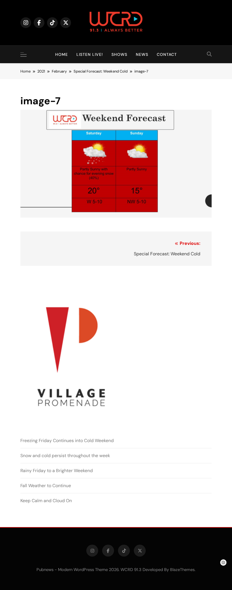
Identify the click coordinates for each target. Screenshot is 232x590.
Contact (167, 54)
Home (61, 54)
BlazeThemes (182, 569)
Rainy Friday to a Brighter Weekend (56, 471)
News (142, 54)
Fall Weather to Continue (45, 486)
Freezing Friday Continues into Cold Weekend (67, 440)
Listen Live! (89, 54)
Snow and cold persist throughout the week (65, 456)
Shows (119, 54)
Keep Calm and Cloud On (46, 501)
